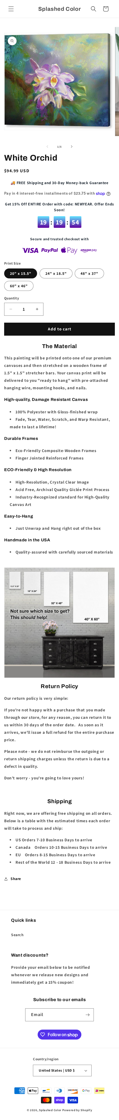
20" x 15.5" (20, 273)
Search (17, 934)
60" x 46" (19, 285)
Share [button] (16, 878)
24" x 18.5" (56, 273)
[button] (11, 9)
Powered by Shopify (77, 1110)
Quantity (11, 298)
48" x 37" (89, 273)
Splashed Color (50, 1110)
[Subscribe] (87, 1014)
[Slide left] (47, 146)
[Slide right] (72, 146)
